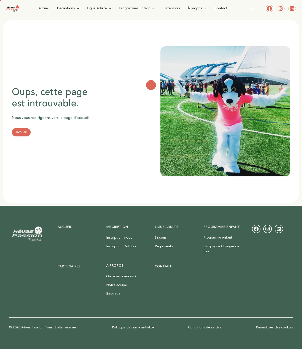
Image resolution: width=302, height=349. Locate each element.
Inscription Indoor (120, 237)
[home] (13, 8)
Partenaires (171, 8)
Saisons (161, 237)
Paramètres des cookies (274, 327)
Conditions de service (205, 327)
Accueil (43, 8)
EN (252, 8)
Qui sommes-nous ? (121, 276)
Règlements (164, 246)
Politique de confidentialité (133, 327)
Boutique (113, 294)
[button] (68, 8)
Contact (220, 8)
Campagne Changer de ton (221, 249)
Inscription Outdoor (121, 246)
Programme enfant (217, 237)
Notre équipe (116, 285)
